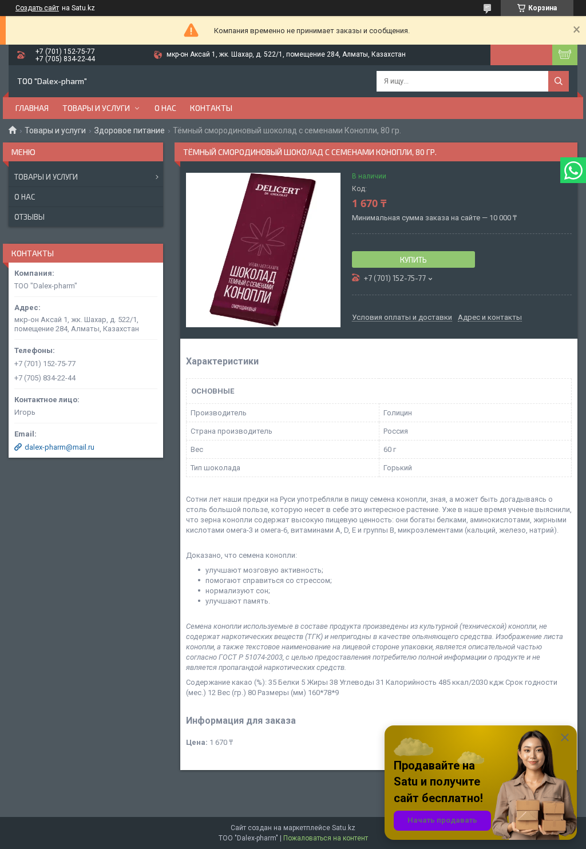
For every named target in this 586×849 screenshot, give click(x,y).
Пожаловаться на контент (325, 838)
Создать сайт (37, 8)
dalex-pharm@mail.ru (59, 447)
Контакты (211, 108)
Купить (413, 259)
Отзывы (29, 216)
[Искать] (558, 81)
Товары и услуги (96, 108)
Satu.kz (343, 828)
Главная (32, 108)
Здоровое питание (129, 130)
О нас (165, 108)
